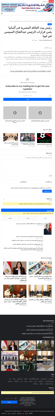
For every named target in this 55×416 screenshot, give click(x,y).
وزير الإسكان (16, 381)
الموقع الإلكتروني (23, 181)
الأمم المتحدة (50, 378)
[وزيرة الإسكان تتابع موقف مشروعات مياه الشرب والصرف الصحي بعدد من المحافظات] (14, 268)
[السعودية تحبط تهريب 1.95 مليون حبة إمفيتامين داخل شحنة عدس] (45, 366)
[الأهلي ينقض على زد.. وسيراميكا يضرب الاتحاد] (27, 366)
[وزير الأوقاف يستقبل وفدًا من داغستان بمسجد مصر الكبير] (40, 291)
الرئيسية (49, 21)
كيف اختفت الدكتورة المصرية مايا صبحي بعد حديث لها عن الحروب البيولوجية (27, 240)
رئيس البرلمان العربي (49, 381)
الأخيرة (27, 218)
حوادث (9, 413)
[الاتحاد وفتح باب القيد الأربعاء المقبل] (44, 138)
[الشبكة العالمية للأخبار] (27, 7)
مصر (22, 381)
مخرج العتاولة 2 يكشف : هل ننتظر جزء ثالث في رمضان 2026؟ (28, 143)
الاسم (50, 175)
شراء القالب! (4, 413)
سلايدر (45, 21)
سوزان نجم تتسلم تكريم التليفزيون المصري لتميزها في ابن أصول (29, 236)
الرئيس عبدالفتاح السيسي (34, 378)
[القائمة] (2, 13)
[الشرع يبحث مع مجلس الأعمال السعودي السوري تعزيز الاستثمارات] (9, 366)
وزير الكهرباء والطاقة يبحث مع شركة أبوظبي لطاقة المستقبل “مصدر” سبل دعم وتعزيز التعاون (15, 302)
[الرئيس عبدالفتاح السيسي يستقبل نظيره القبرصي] (10, 137)
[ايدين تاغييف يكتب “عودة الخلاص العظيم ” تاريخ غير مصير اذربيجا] (48, 229)
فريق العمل (19, 413)
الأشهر (45, 218)
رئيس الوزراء (41, 381)
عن (23, 413)
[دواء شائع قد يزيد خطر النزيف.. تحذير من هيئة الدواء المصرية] (40, 268)
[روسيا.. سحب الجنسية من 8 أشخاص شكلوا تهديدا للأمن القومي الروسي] (45, 345)
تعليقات (10, 218)
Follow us (51, 388)
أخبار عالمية (13, 413)
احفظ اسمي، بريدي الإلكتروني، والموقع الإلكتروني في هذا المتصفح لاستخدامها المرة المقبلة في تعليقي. (30, 187)
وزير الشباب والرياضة (49, 383)
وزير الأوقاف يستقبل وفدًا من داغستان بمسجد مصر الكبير (40, 301)
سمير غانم (31, 381)
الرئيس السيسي (43, 378)
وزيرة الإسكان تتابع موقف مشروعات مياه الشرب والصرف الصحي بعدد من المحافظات (31, 1)
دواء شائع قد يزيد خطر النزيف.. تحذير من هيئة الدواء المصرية (40, 277)
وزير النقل (41, 383)
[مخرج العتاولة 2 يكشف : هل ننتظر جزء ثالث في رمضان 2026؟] (27, 137)
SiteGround (50, 411)
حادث (10, 378)
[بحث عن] (53, 13)
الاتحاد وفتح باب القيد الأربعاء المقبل (44, 144)
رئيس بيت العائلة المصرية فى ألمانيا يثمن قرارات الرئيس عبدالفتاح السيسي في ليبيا (30, 71)
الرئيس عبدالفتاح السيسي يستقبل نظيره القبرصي (11, 143)
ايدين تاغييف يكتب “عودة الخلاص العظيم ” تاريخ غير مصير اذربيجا (29, 223)
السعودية (25, 378)
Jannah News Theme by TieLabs (31, 411)
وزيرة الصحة (35, 383)
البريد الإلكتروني (48, 181)
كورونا (26, 381)
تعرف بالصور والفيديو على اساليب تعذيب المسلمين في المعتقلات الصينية (28, 244)
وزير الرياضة (10, 381)
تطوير (14, 378)
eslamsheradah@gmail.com (45, 40)
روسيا (36, 381)
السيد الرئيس (19, 378)
